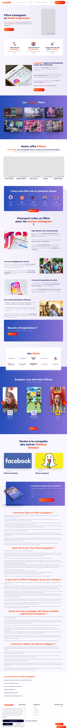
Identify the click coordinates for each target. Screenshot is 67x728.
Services (24, 2)
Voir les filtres (12, 333)
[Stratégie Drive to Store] (32, 112)
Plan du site (36, 710)
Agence (18, 2)
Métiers (30, 2)
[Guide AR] (32, 126)
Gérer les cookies (37, 712)
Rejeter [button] (7, 724)
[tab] (33, 680)
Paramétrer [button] (18, 724)
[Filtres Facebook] (18, 460)
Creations (37, 2)
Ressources (44, 2)
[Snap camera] (12, 126)
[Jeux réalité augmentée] (53, 126)
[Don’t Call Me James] (10, 400)
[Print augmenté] (53, 112)
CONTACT (52, 2)
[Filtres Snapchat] (49, 460)
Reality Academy (37, 715)
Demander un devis (59, 2)
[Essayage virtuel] (12, 112)
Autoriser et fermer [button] (13, 720)
